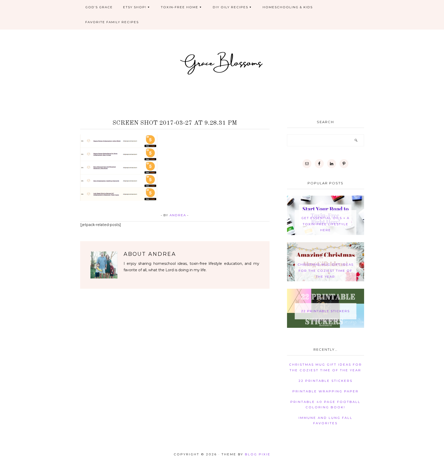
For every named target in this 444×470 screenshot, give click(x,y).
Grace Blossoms (222, 62)
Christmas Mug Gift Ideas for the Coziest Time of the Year (326, 270)
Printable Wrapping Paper (325, 391)
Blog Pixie (258, 454)
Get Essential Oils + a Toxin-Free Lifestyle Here (325, 224)
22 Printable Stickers (325, 311)
